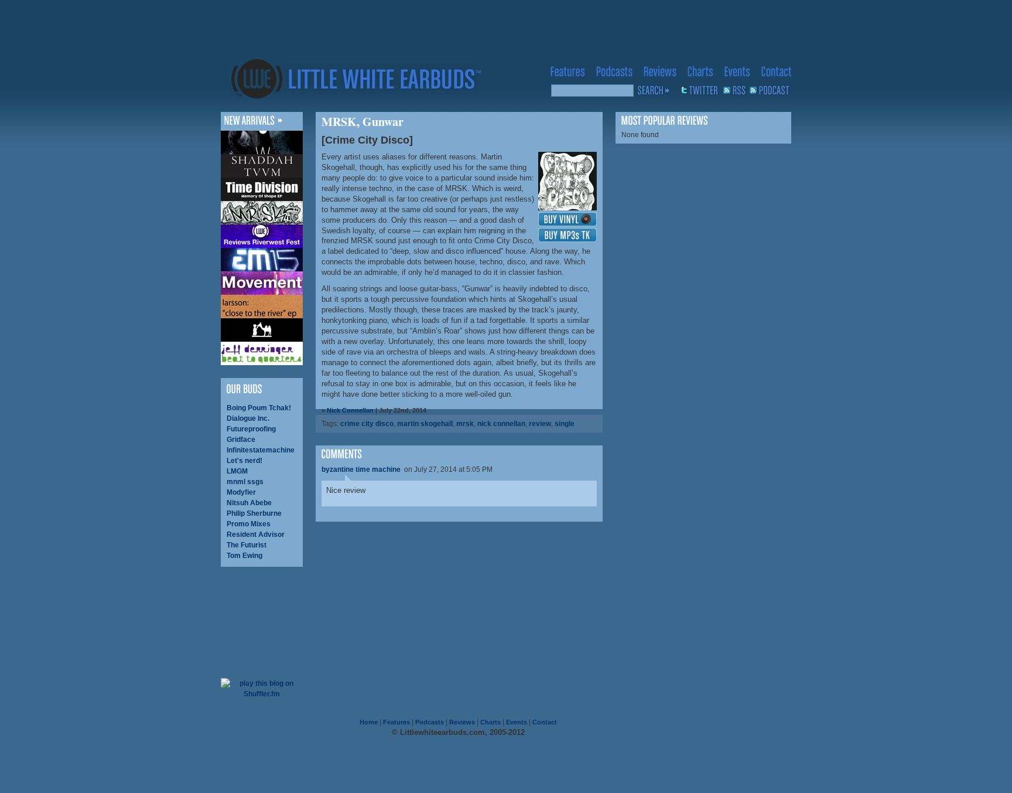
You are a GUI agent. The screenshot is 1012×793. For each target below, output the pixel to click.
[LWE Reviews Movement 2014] (262, 283)
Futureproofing (251, 429)
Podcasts (429, 722)
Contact (544, 722)
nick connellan (501, 424)
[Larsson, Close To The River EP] (262, 306)
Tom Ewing (244, 556)
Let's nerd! (244, 461)
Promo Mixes (249, 524)
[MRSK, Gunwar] (262, 212)
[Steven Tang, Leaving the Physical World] (262, 330)
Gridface (241, 439)
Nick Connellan (350, 410)
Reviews (462, 722)
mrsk (465, 424)
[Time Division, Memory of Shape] (262, 189)
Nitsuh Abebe (249, 503)
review (540, 424)
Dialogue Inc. (248, 418)
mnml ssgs (245, 482)
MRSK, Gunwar (363, 121)
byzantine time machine (361, 469)
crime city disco (367, 424)
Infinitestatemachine (261, 450)
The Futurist (246, 545)
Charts (490, 722)
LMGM (237, 471)
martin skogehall (425, 424)
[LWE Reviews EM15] (262, 259)
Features (396, 722)
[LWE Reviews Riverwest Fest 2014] (262, 236)
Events (516, 722)
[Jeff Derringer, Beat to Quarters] (262, 353)
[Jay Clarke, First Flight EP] (262, 142)
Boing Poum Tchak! (259, 408)
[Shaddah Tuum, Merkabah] (262, 166)
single (565, 424)
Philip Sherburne (254, 513)
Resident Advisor (256, 534)
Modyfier (241, 492)
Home (369, 722)
